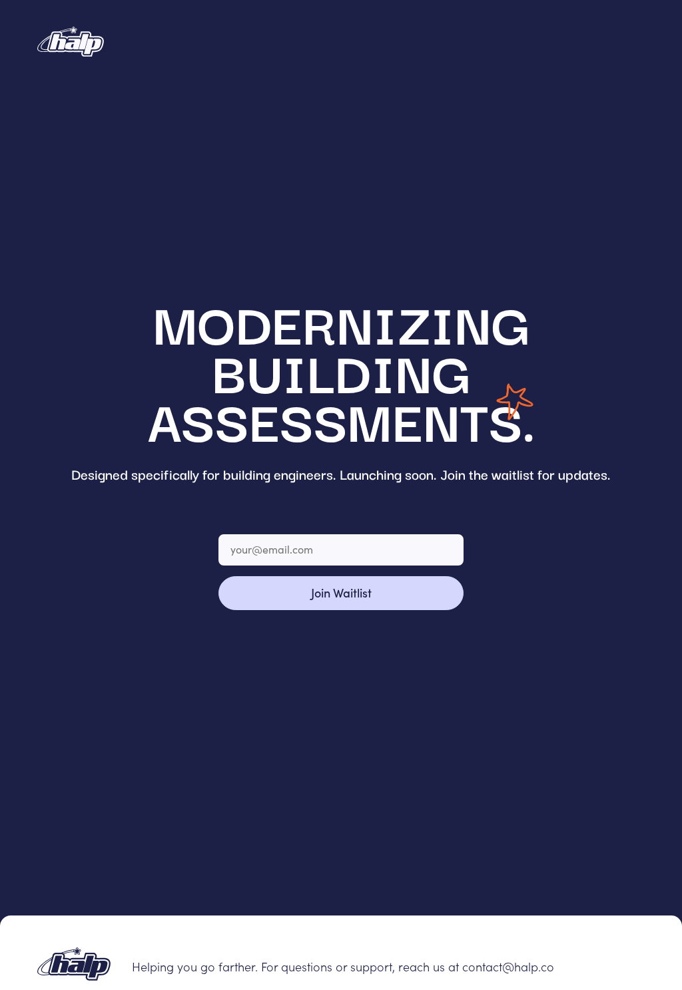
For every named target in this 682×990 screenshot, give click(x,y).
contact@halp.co (508, 966)
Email (233, 524)
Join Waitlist (341, 592)
